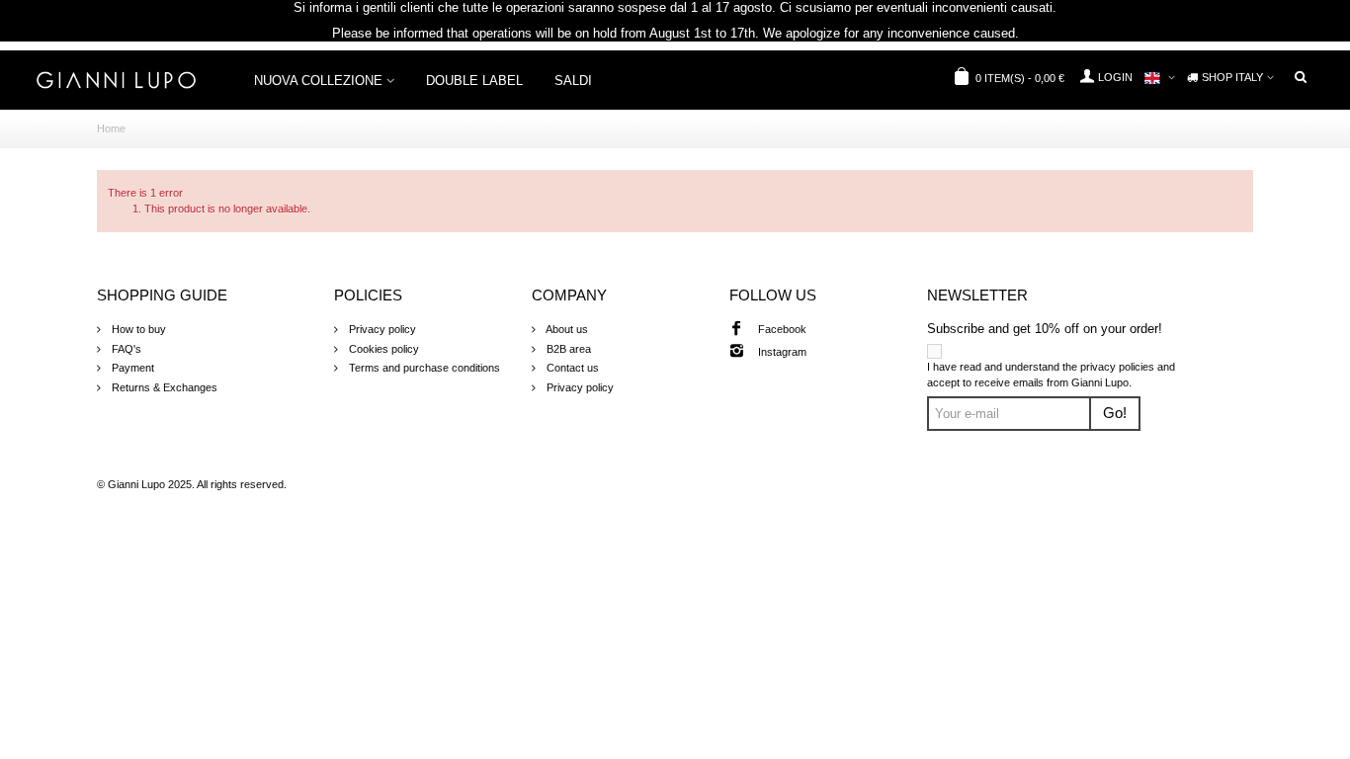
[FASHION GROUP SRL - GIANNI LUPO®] (116, 79)
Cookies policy (382, 349)
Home (111, 128)
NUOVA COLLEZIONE (318, 80)
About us (566, 329)
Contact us (571, 368)
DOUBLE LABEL (474, 80)
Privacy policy (381, 329)
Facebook (782, 329)
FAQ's (125, 349)
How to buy (137, 329)
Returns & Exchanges (163, 387)
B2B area (567, 349)
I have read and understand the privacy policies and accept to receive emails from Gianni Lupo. (1051, 375)
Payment (131, 368)
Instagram (782, 352)
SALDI (573, 80)
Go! (1115, 413)
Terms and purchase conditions (423, 368)
